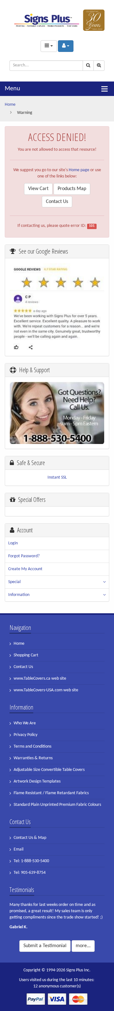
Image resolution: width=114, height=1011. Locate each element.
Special (14, 582)
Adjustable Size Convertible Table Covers (49, 769)
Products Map (72, 188)
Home (10, 104)
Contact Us (57, 201)
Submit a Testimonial (44, 945)
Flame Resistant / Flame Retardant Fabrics (51, 793)
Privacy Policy (25, 735)
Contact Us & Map (30, 837)
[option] (57, 918)
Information (18, 595)
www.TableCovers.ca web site (40, 678)
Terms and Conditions (32, 746)
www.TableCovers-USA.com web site (46, 690)
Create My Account (25, 569)
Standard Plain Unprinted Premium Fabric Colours (57, 804)
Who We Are (25, 723)
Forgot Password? (24, 556)
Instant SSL (57, 477)
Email (18, 849)
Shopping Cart (26, 655)
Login (13, 543)
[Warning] (57, 20)
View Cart (38, 188)
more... (83, 945)
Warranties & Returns (33, 758)
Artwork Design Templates (37, 781)
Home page (79, 170)
